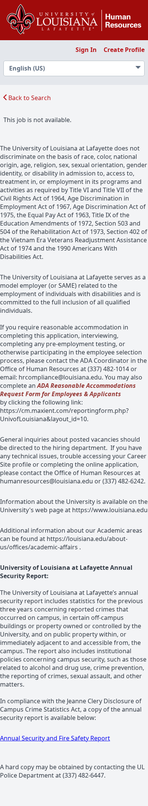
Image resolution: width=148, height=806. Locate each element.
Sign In (86, 49)
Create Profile (124, 49)
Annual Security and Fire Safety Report (55, 738)
